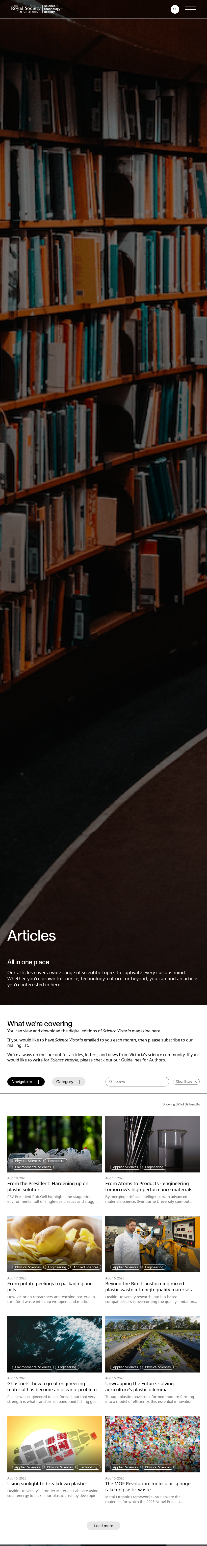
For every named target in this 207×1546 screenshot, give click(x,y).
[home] (38, 9)
